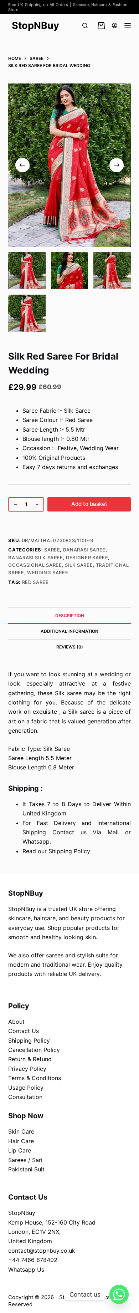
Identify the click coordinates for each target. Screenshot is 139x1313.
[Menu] (127, 25)
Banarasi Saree (84, 550)
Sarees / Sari (25, 1160)
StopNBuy (35, 25)
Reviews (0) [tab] (69, 647)
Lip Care (19, 1150)
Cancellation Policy (34, 1049)
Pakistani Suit (26, 1169)
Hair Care (21, 1141)
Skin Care (21, 1131)
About (16, 1021)
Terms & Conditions (34, 1078)
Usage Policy (25, 1087)
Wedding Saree (47, 572)
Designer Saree (87, 557)
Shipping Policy (29, 1040)
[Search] (85, 25)
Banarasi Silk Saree (35, 557)
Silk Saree (79, 565)
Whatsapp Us (26, 1269)
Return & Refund (30, 1059)
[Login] (114, 25)
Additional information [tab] (69, 631)
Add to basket (89, 503)
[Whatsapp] (119, 1294)
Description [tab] (69, 615)
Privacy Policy (27, 1068)
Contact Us (23, 1030)
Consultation (25, 1096)
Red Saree (35, 582)
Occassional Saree (35, 565)
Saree (52, 550)
